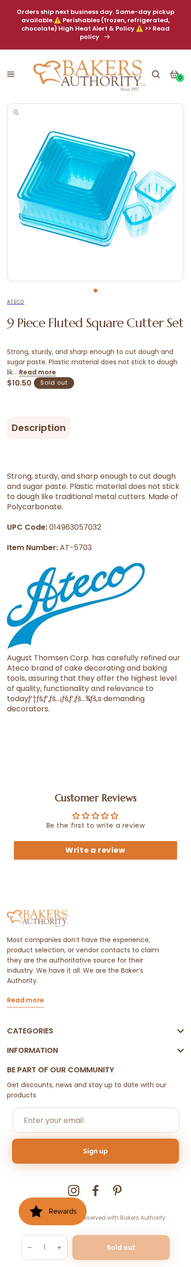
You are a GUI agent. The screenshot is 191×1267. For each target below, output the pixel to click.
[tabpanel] (95, 192)
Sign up (95, 1151)
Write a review (95, 850)
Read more (37, 372)
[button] (10, 74)
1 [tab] (95, 290)
